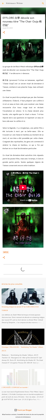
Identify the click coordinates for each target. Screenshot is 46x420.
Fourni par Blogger (24, 410)
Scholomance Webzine (14, 3)
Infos (5, 252)
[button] (4, 32)
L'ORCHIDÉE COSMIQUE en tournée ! (15, 387)
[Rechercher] (43, 3)
